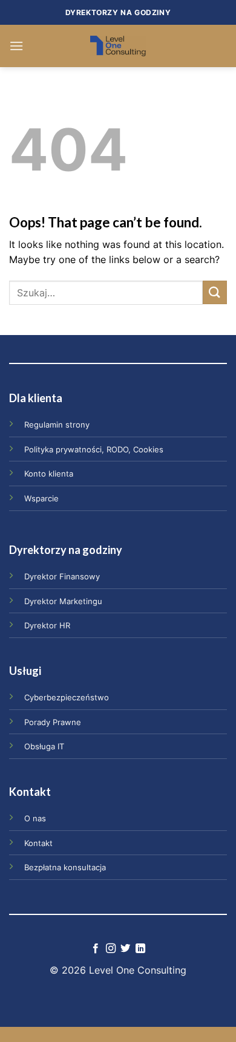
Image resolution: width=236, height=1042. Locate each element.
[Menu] (16, 45)
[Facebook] (95, 948)
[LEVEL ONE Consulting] (118, 46)
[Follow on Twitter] (125, 948)
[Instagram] (111, 948)
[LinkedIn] (140, 948)
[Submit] (215, 292)
